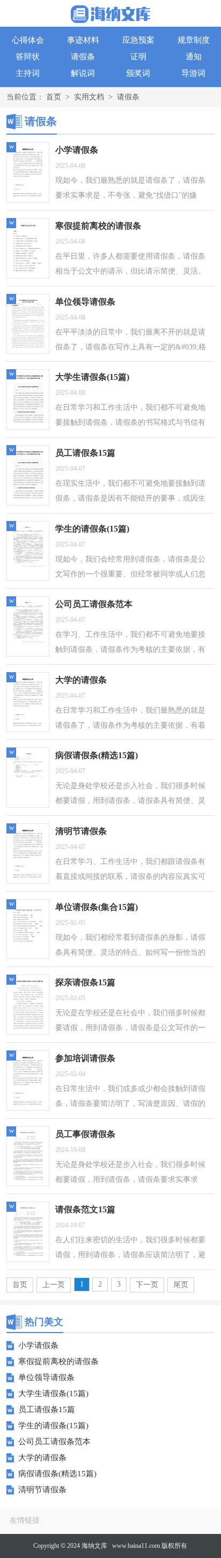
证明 (138, 56)
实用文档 (89, 97)
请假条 (83, 56)
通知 (194, 56)
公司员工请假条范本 (54, 1441)
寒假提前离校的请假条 (58, 1361)
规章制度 (194, 40)
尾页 (180, 1285)
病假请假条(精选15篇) (57, 1473)
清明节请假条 (42, 1489)
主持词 (28, 73)
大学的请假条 (42, 1457)
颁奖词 (138, 73)
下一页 (147, 1285)
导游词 (193, 73)
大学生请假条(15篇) (53, 1393)
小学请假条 (38, 1345)
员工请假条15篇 (46, 1409)
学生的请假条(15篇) (53, 1425)
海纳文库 (94, 1545)
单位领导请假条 (46, 1377)
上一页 (53, 1285)
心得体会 (28, 40)
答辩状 (28, 56)
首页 (53, 97)
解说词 (83, 73)
